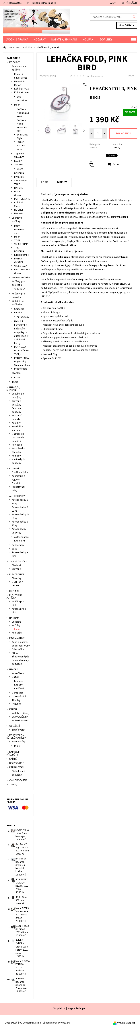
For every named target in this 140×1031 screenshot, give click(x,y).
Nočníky (16, 625)
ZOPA (131, 76)
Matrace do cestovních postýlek (18, 437)
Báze (14, 549)
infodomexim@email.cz (44, 3)
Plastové (16, 565)
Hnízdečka (17, 426)
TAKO (17, 184)
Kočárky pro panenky (18, 295)
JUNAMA (18, 164)
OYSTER (18, 262)
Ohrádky (16, 452)
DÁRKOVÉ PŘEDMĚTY (13, 753)
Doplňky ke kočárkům (18, 302)
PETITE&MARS (22, 199)
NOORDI (18, 210)
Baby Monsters (19, 227)
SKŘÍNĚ (13, 759)
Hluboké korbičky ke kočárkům (20, 325)
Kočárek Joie (21, 92)
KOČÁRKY (40, 40)
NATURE (18, 188)
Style (19, 138)
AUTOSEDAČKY (17, 496)
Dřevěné (16, 569)
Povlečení (17, 445)
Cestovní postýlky (16, 410)
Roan (17, 377)
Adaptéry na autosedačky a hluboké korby (21, 338)
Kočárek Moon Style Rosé (23, 112)
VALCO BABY (21, 266)
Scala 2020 (22, 135)
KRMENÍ (13, 709)
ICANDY (18, 161)
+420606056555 (14, 3)
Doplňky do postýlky (18, 395)
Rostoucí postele (16, 417)
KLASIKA (16, 373)
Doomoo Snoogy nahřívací (19, 684)
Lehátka (117, 144)
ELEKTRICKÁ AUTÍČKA (14, 596)
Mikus (17, 191)
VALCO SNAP (21, 244)
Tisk (92, 166)
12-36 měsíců (19, 696)
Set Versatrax (22, 98)
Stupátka (19, 309)
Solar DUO (19, 289)
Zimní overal (18, 730)
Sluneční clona (22, 365)
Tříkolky (16, 700)
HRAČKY (13, 669)
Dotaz (116, 164)
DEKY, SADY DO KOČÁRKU (21, 348)
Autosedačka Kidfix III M (21, 539)
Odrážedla (17, 693)
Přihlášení (131, 3)
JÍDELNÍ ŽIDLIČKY (18, 561)
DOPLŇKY (106, 40)
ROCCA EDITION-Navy (21, 145)
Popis (44, 182)
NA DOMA (14, 618)
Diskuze (62, 182)
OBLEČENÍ (14, 726)
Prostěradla (20, 369)
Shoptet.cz (59, 1008)
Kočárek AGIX (21, 89)
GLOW (20, 169)
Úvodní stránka (16, 40)
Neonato (19, 213)
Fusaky (18, 312)
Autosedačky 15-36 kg (19, 531)
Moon (17, 105)
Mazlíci (15, 677)
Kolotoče (17, 633)
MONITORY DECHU (18, 583)
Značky (13, 784)
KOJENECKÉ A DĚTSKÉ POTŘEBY (16, 736)
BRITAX (18, 259)
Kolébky (16, 423)
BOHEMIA (19, 173)
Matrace (16, 430)
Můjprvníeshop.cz (77, 1008)
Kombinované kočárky (19, 68)
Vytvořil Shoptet (126, 1023)
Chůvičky (16, 578)
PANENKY (16, 704)
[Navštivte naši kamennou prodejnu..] (4, 47)
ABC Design (20, 180)
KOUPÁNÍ (88, 40)
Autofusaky (23, 317)
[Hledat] (134, 17)
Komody (16, 456)
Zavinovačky (18, 741)
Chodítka (16, 622)
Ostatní (16, 483)
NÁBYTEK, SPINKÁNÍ (64, 40)
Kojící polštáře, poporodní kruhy (21, 644)
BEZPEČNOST (16, 763)
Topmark (19, 154)
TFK (16, 248)
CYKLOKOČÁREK (18, 780)
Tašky (17, 354)
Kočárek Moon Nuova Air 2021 (22, 125)
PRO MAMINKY (16, 638)
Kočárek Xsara (18, 204)
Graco (17, 195)
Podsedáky (18, 545)
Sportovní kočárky (17, 219)
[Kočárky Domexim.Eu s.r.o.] (36, 21)
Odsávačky (18, 649)
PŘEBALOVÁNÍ (16, 767)
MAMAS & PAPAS (19, 83)
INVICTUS (19, 177)
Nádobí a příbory (21, 713)
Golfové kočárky (21, 277)
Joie (16, 233)
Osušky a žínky (20, 472)
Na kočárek (18, 673)
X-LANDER (19, 157)
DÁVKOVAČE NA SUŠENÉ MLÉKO (20, 718)
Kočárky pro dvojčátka (18, 283)
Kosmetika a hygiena (18, 477)
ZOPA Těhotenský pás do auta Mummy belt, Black (20, 658)
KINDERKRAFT (21, 255)
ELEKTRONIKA (16, 574)
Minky (17, 746)
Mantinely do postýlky (19, 461)
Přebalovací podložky (18, 773)
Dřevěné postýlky (16, 403)
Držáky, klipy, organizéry (21, 359)
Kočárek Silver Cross (20, 76)
